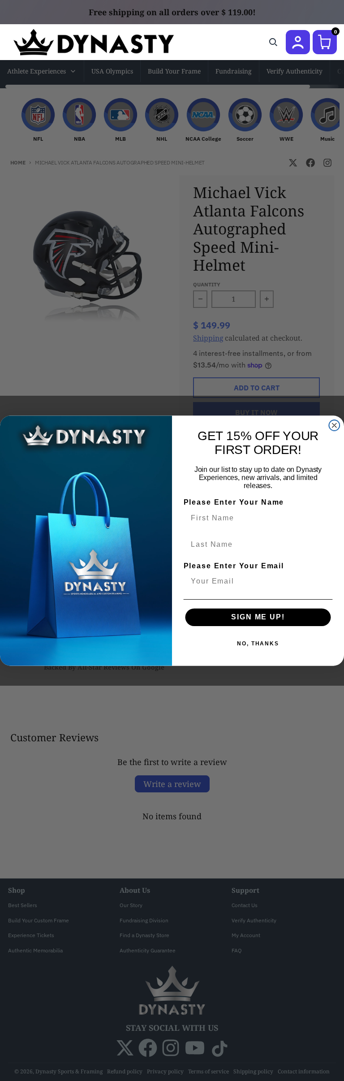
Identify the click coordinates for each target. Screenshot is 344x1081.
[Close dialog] (334, 425)
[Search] (273, 42)
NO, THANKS (258, 643)
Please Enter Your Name (234, 502)
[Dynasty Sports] (105, 42)
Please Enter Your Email (234, 566)
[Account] (298, 42)
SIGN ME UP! (257, 617)
